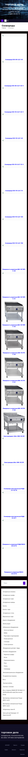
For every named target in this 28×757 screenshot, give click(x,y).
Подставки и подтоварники (11, 636)
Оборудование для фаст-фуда (11, 648)
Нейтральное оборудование (10, 627)
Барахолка (22, 749)
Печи (5, 663)
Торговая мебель (7, 683)
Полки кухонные (8, 639)
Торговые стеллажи (8, 687)
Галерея (23, 745)
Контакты (22, 754)
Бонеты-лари (6, 609)
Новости (15, 745)
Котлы (5, 657)
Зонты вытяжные (8, 630)
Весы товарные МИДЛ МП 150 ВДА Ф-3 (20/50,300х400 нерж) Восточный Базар (14, 692)
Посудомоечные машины (10, 676)
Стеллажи (6, 642)
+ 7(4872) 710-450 (14, 12)
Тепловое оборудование (9, 651)
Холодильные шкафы (9, 595)
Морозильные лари (8, 616)
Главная (4, 28)
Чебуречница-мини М (9, 709)
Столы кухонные (8, 644)
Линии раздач (6, 624)
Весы (4, 679)
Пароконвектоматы (9, 660)
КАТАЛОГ (7, 745)
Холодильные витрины (9, 592)
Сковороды (7, 669)
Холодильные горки (8, 599)
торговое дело (14, 4)
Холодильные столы (8, 613)
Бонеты (5, 606)
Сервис (6, 749)
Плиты (5, 666)
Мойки (5, 633)
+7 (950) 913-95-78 (14, 14)
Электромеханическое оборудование (13, 672)
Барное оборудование (9, 620)
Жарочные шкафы (9, 654)
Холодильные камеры (9, 602)
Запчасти (14, 749)
